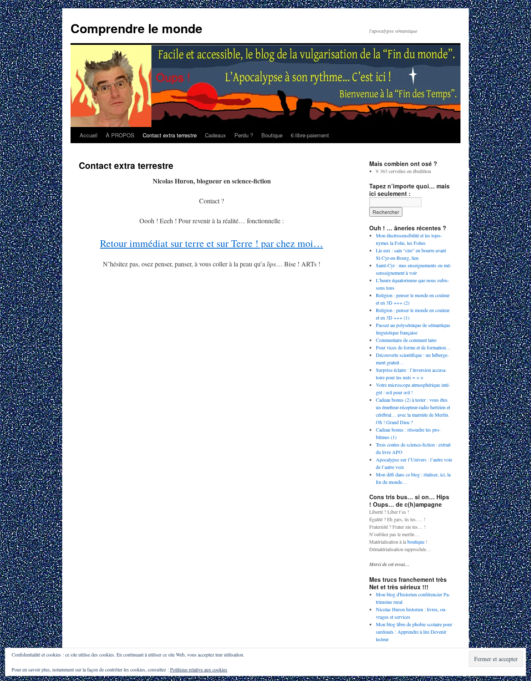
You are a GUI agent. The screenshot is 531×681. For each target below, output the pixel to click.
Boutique (272, 135)
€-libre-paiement (310, 135)
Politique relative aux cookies (198, 669)
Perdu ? (243, 135)
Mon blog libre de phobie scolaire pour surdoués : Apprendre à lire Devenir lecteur (414, 631)
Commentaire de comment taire (406, 340)
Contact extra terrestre (170, 135)
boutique (415, 541)
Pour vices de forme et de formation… (413, 347)
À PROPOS (120, 135)
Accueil (88, 135)
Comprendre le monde (136, 28)
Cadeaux (215, 135)
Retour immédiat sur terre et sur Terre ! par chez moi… (211, 243)
